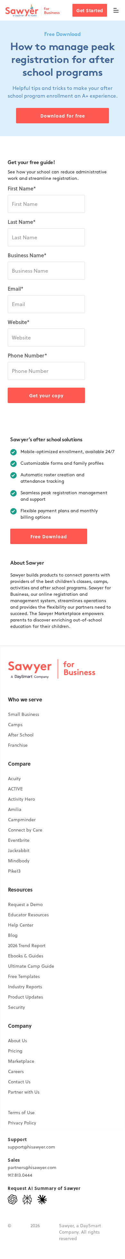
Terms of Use (21, 1112)
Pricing (15, 1051)
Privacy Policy (22, 1123)
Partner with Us (23, 1092)
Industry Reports (25, 986)
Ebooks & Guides (25, 956)
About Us (17, 1040)
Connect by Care (25, 830)
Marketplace (21, 1061)
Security (16, 1007)
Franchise (18, 745)
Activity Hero (21, 799)
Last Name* (22, 221)
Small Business (23, 714)
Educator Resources (28, 914)
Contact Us (19, 1082)
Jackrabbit (18, 850)
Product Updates (25, 997)
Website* (18, 322)
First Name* (22, 188)
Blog (13, 935)
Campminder (22, 819)
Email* (15, 288)
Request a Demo (25, 904)
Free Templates (24, 976)
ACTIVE (15, 789)
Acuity (14, 778)
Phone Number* (27, 355)
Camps (15, 724)
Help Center (20, 925)
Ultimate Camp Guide (31, 966)
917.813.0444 (20, 1175)
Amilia (14, 809)
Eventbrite (18, 840)
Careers (16, 1071)
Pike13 (14, 871)
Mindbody (18, 861)
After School (21, 735)
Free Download (48, 536)
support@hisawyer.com (31, 1147)
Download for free (62, 115)
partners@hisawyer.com (32, 1167)
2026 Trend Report (27, 945)
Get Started (89, 10)
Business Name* (27, 255)
